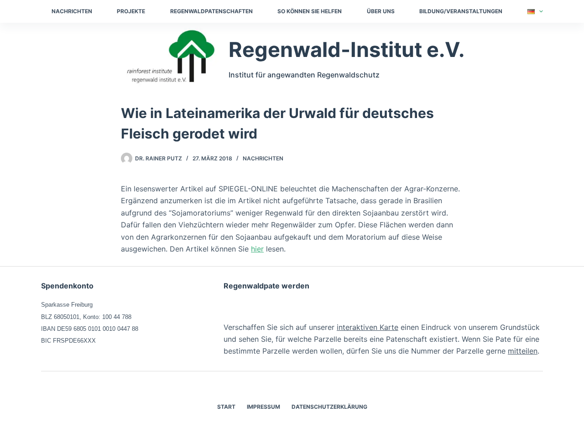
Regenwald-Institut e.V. (346, 49)
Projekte (131, 11)
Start (226, 406)
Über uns (381, 11)
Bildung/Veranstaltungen (460, 11)
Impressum (263, 406)
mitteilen (522, 350)
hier (257, 248)
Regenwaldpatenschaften (211, 11)
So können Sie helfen (309, 11)
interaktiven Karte (367, 327)
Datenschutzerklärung (329, 406)
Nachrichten (72, 11)
